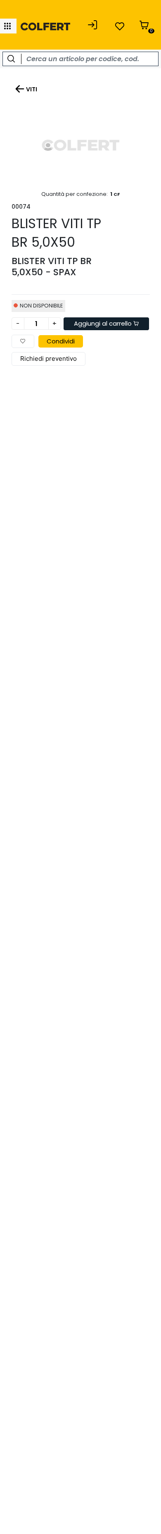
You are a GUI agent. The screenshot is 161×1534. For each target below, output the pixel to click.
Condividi (61, 341)
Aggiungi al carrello (103, 323)
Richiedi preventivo (48, 358)
